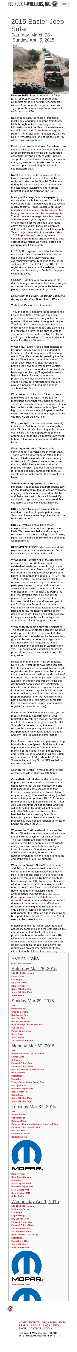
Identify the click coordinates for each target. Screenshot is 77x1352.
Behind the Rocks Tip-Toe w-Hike (27, 1053)
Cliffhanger (16, 979)
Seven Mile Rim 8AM (21, 989)
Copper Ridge (18, 1118)
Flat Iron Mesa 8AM (20, 1228)
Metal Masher (17, 1076)
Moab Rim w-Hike (20, 1241)
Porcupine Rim (18, 1085)
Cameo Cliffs (17, 976)
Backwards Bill (18, 1009)
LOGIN (48, 1328)
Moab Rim (16, 1079)
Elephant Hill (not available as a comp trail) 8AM (34, 1124)
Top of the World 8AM (22, 1040)
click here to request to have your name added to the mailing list (37, 211)
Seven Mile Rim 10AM (21, 992)
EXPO (62, 1322)
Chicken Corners (19, 1012)
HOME (23, 1322)
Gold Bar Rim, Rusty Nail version (27, 1069)
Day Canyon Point (20, 1015)
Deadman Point (19, 1121)
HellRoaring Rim (19, 1137)
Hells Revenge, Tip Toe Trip (24, 1235)
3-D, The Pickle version (22, 973)
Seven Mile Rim (18, 1244)
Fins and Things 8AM (21, 1063)
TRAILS (23, 1325)
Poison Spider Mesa (21, 1031)
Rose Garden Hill (19, 1092)
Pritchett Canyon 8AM (22, 1088)
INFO (56, 1325)
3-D (13, 1005)
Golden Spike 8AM (20, 1021)
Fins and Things (19, 983)
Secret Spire (17, 1034)
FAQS (46, 1325)
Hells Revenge (18, 986)
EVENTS (34, 1322)
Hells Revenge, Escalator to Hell (27, 1024)
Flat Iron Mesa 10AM (21, 1231)
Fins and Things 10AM (22, 1066)
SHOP (22, 1328)
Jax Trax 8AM (17, 1028)
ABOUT (35, 1325)
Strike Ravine (17, 995)
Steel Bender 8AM (20, 1190)
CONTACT (35, 1328)
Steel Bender (17, 1037)
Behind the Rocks (20, 1209)
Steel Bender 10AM (20, 1193)
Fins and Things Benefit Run (25, 1127)
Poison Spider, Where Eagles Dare (27, 1082)
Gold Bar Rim (18, 1018)
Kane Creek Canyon (21, 1177)
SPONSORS (49, 1322)
